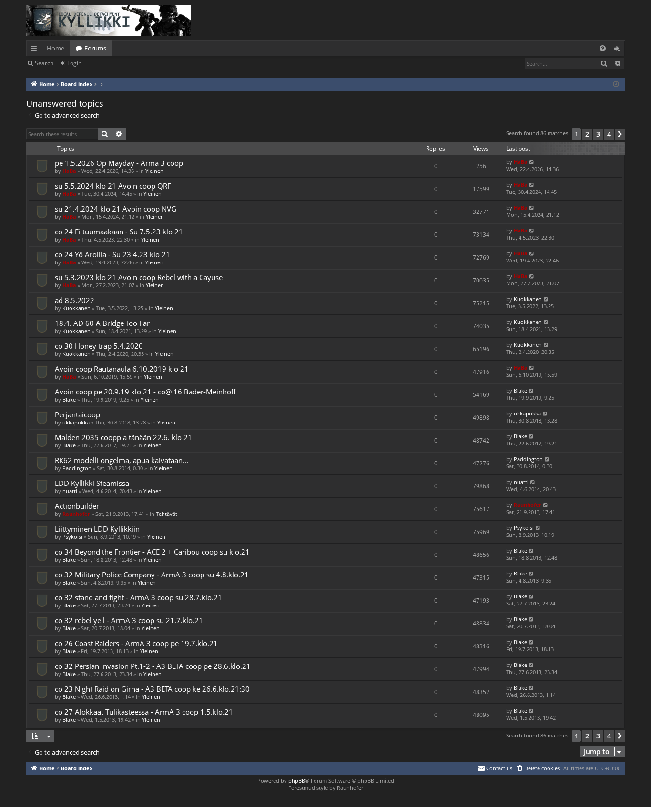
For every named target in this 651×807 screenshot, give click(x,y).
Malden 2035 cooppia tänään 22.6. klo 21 (123, 437)
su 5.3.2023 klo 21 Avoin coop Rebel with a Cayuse (139, 277)
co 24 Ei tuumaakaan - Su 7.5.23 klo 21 (119, 231)
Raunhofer (76, 513)
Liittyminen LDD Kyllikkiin (97, 529)
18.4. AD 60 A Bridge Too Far (102, 323)
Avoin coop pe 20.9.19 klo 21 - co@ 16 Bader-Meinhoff (145, 391)
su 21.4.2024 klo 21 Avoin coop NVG (115, 208)
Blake (69, 399)
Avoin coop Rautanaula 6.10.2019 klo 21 (122, 368)
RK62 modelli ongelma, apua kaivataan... (121, 460)
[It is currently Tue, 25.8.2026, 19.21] (616, 84)
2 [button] (587, 134)
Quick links (35, 50)
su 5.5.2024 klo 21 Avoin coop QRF (113, 186)
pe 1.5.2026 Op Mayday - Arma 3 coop (119, 163)
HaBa (69, 170)
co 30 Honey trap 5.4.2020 (99, 346)
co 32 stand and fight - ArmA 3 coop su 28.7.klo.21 (138, 597)
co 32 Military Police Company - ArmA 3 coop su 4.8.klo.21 (152, 574)
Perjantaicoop (77, 414)
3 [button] (598, 134)
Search (44, 63)
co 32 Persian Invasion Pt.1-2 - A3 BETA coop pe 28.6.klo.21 (153, 666)
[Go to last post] (532, 161)
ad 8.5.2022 (74, 300)
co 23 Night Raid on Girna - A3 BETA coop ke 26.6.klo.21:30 (152, 689)
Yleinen (154, 170)
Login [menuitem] (619, 50)
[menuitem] (602, 48)
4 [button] (609, 134)
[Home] (108, 20)
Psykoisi (72, 536)
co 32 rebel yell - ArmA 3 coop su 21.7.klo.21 (129, 620)
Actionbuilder (77, 506)
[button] (620, 134)
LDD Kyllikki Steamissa (92, 483)
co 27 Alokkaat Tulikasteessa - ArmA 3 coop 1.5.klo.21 (144, 711)
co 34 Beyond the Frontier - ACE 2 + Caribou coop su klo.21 (152, 551)
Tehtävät (166, 513)
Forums (95, 48)
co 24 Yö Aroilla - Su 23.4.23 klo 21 (112, 254)
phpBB (296, 780)
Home (55, 48)
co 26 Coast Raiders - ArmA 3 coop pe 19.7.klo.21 (136, 643)
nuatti (69, 490)
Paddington (77, 468)
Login (74, 63)
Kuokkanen (76, 308)
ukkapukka (76, 422)
